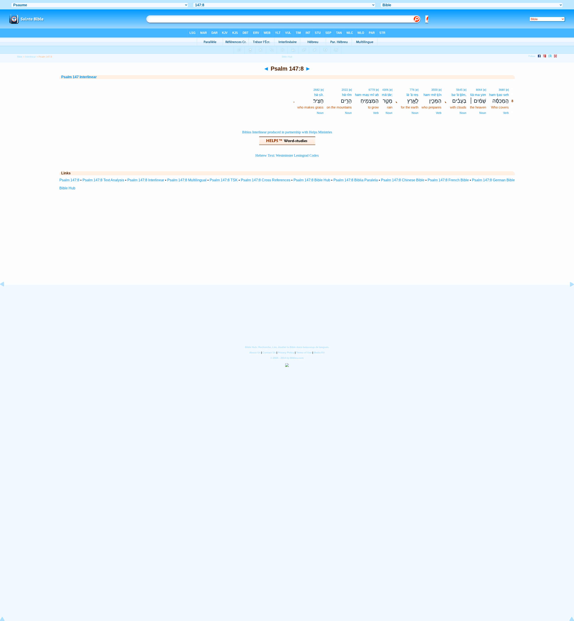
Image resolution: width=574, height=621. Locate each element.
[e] (507, 89)
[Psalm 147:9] (568, 294)
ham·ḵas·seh (499, 95)
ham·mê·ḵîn (432, 95)
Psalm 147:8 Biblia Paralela (355, 180)
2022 (345, 89)
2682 (316, 89)
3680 (502, 89)
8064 (479, 89)
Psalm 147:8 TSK (224, 180)
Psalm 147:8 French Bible (448, 180)
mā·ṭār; (387, 95)
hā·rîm (347, 95)
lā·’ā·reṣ (412, 95)
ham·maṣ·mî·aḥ (367, 95)
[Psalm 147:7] (5, 294)
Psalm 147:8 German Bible (493, 180)
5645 (459, 89)
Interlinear (30, 56)
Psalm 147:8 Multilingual (187, 180)
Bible (19, 56)
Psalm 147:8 (69, 180)
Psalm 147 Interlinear (79, 77)
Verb (506, 113)
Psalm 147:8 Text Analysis (103, 180)
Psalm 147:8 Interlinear (145, 180)
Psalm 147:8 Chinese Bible (402, 180)
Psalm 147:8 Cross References (265, 180)
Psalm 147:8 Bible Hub (312, 180)
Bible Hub (67, 188)
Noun (482, 113)
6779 (372, 89)
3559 (434, 89)
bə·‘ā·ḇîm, (459, 95)
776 (412, 89)
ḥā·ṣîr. (319, 95)
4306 (385, 89)
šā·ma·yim (478, 95)
